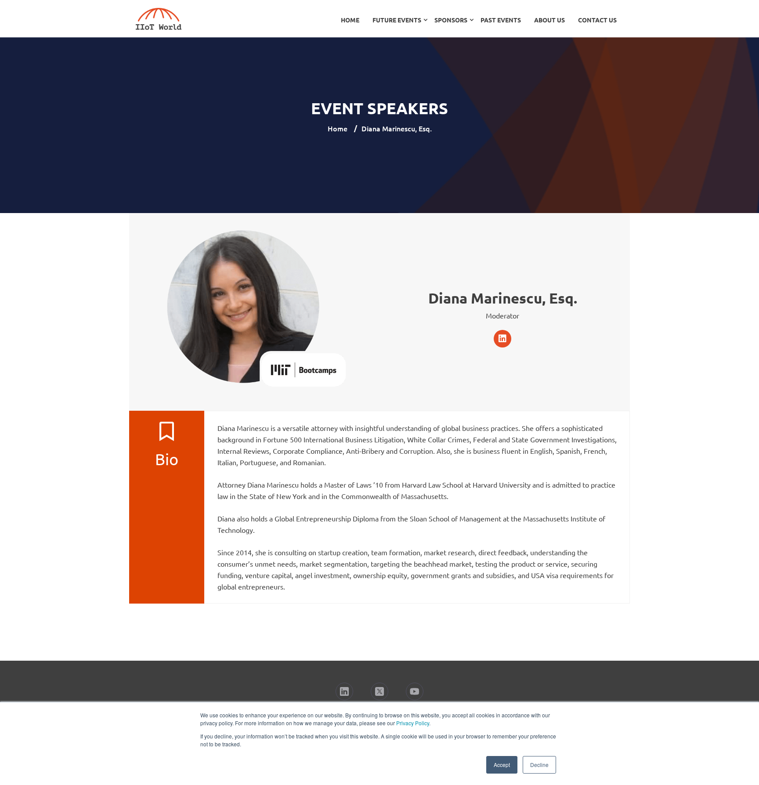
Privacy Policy (412, 723)
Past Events (501, 20)
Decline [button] (539, 764)
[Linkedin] (502, 338)
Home (350, 20)
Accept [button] (502, 764)
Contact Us (597, 20)
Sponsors (450, 20)
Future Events (396, 20)
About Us (549, 20)
